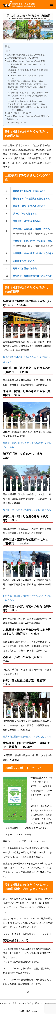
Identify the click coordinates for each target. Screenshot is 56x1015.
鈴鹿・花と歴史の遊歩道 (25, 268)
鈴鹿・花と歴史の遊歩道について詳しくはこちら (27, 736)
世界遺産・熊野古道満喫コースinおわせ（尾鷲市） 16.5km (29, 108)
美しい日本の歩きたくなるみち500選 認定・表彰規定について (28, 118)
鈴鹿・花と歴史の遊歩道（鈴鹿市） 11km (28, 104)
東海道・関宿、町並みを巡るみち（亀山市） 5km (29, 77)
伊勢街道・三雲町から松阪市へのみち (31, 228)
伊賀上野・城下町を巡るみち (27, 221)
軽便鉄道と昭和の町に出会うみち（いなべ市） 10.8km (30, 65)
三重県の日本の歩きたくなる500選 (23, 58)
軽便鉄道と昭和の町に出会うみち (29, 191)
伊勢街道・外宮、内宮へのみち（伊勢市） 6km (30, 93)
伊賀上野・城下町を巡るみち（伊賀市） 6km (29, 84)
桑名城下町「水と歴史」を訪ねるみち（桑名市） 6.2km (30, 71)
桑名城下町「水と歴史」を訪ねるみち (31, 198)
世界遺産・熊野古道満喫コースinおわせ (32, 276)
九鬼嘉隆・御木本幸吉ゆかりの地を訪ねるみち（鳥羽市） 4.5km (29, 97)
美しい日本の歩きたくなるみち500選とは (26, 55)
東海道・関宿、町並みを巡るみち (29, 206)
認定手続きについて (18, 122)
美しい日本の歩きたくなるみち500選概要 (26, 61)
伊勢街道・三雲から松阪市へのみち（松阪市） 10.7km (30, 88)
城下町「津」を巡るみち (25, 213)
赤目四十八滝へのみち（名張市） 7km (26, 101)
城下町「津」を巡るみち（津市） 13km (27, 81)
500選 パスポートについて (19, 113)
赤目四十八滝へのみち (24, 261)
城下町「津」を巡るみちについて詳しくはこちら (27, 510)
